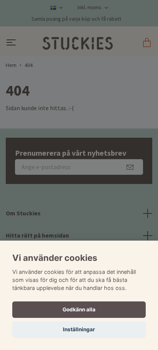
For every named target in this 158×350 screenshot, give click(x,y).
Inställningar (79, 329)
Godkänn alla (79, 309)
